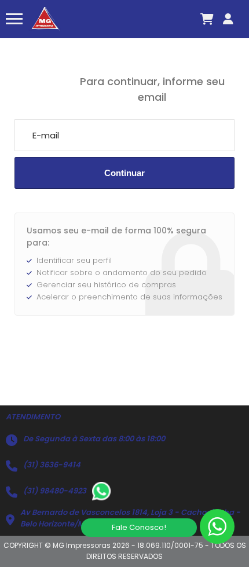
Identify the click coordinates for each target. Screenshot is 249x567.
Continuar (124, 173)
